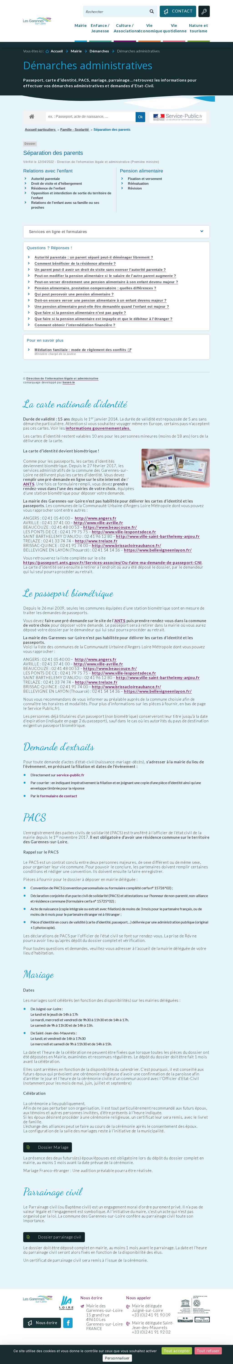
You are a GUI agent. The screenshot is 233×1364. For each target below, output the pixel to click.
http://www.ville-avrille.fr (98, 522)
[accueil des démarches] (32, 115)
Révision (135, 188)
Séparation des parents (112, 129)
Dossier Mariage (53, 1147)
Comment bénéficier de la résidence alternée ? (75, 263)
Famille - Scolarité (75, 129)
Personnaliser (117, 1358)
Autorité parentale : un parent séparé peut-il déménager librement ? (94, 257)
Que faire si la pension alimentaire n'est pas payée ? (80, 313)
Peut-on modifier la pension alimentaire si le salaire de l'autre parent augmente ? (105, 276)
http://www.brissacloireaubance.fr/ (126, 545)
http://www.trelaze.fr (96, 541)
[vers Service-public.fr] (177, 117)
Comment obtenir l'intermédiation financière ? (75, 325)
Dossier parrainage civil (59, 1237)
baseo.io (69, 382)
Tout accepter (177, 1351)
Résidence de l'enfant (48, 188)
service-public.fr (70, 775)
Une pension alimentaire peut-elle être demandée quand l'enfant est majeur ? (102, 306)
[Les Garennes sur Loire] (37, 20)
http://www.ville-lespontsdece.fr (124, 532)
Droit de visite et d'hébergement (56, 183)
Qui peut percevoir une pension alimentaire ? (74, 294)
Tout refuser (208, 1351)
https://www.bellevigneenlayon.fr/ (158, 550)
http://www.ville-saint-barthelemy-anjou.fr (158, 536)
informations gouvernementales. (98, 428)
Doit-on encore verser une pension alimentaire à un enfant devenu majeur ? (101, 300)
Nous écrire (46, 1322)
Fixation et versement (145, 179)
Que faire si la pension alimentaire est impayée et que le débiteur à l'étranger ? (103, 319)
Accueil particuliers (40, 129)
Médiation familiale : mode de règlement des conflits (81, 350)
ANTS (28, 484)
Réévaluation (138, 183)
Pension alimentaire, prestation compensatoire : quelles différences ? (95, 288)
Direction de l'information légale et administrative (62, 378)
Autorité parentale (45, 179)
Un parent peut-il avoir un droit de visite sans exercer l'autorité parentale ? (100, 270)
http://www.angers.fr (95, 518)
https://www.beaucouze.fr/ (110, 527)
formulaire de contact (58, 796)
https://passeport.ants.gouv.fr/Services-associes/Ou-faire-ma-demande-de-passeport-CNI (112, 562)
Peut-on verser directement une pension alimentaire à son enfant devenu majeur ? (106, 282)
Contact (182, 11)
